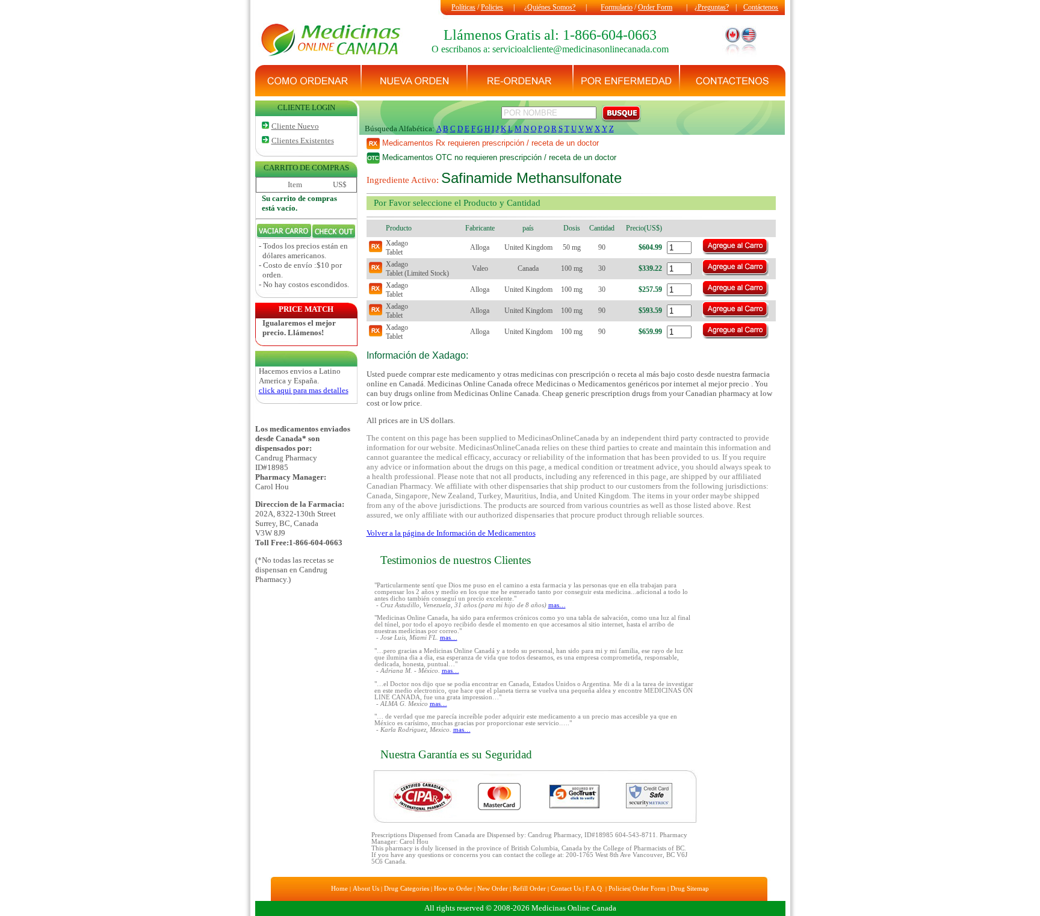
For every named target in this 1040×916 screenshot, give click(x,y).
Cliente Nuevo (295, 126)
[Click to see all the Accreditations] (535, 821)
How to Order (453, 888)
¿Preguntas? (712, 7)
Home (339, 888)
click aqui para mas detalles (303, 390)
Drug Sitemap (689, 888)
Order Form (655, 7)
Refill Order (529, 888)
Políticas (463, 7)
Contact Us (566, 888)
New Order (492, 888)
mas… (557, 605)
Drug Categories (406, 888)
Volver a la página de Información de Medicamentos (451, 532)
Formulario (617, 7)
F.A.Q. (595, 888)
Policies (492, 7)
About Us (366, 888)
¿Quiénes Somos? (549, 7)
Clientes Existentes (302, 140)
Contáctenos (760, 7)
